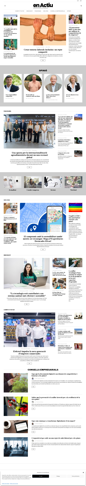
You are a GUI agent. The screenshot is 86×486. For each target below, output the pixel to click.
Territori (73, 190)
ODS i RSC (45, 11)
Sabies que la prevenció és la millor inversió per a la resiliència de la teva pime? (56, 398)
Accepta (40, 476)
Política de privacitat (14, 483)
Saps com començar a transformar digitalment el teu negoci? (53, 421)
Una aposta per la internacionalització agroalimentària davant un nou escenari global (29, 155)
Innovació (29, 11)
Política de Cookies (5, 483)
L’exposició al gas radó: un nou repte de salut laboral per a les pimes (56, 438)
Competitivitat (19, 11)
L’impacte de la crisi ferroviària (63, 153)
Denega (58, 476)
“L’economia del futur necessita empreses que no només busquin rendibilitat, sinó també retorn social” (10, 240)
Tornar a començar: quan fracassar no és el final (10, 219)
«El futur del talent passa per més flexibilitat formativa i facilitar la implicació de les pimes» (65, 317)
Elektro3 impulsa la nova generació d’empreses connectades (29, 352)
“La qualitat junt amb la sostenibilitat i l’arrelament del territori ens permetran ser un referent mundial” (10, 32)
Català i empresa (33, 190)
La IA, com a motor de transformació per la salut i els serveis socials (59, 274)
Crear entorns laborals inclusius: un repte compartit (43, 50)
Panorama (38, 11)
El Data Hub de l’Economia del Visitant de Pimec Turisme (58, 294)
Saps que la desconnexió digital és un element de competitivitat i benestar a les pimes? (54, 375)
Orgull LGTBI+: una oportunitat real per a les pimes (75, 218)
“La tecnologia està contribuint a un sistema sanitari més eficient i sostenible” (27, 294)
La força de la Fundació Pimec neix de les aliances (52, 96)
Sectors (53, 190)
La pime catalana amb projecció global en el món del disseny (65, 333)
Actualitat (12, 190)
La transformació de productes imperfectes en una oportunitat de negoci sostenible (10, 55)
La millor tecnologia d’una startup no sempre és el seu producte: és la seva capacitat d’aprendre (75, 276)
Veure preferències (75, 476)
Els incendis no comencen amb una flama (33, 95)
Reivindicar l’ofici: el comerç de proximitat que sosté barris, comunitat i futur (65, 348)
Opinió (69, 11)
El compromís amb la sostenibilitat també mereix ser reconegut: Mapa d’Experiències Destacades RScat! (43, 238)
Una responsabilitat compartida (11, 95)
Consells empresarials (57, 11)
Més (43, 60)
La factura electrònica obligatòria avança (64, 140)
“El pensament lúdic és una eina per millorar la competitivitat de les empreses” (75, 31)
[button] (83, 472)
